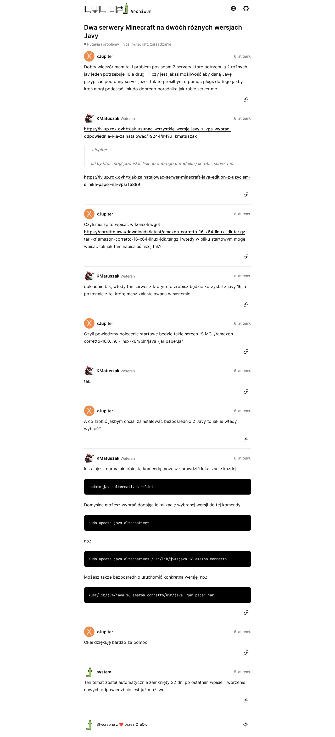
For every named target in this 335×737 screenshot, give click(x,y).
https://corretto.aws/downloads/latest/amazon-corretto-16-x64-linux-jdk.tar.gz (164, 231)
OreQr (141, 724)
